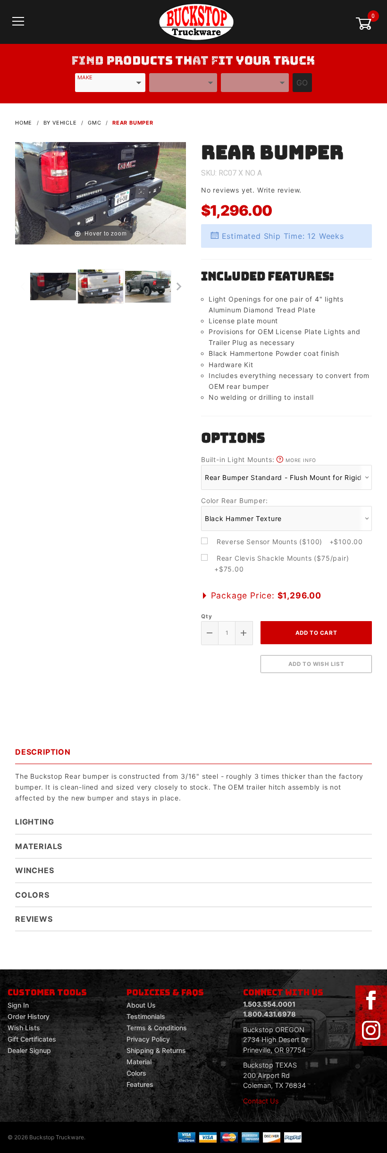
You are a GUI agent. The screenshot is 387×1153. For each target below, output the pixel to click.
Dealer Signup (29, 1050)
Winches (34, 870)
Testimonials (145, 1016)
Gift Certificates (32, 1039)
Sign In (18, 1005)
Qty (206, 616)
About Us (141, 1005)
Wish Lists (24, 1028)
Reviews (34, 919)
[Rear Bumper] (100, 193)
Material (138, 1062)
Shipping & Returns (156, 1050)
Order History (29, 1016)
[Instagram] (371, 1030)
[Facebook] (371, 1000)
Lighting (34, 821)
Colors (32, 895)
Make (85, 77)
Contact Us (261, 1101)
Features (139, 1084)
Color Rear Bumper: (234, 501)
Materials (38, 846)
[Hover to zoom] (100, 193)
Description (43, 752)
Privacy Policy (148, 1039)
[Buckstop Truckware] (196, 21)
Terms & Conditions (156, 1028)
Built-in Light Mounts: (258, 459)
